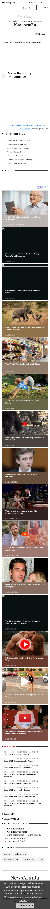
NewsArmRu (25, 24)
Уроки (7, 854)
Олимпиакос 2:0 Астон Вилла (18, 144)
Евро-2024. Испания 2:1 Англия (17, 754)
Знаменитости (11, 859)
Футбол (25, 16)
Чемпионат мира (15, 828)
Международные (34, 42)
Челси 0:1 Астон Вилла (16, 152)
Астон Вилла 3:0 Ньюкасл (17, 163)
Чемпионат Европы (17, 832)
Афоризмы (20, 854)
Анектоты (29, 859)
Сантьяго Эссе (28, 125)
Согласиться (25, 905)
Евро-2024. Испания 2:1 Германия (18, 783)
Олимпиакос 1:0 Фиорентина (18, 140)
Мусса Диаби (15, 125)
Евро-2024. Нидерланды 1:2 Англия (19, 761)
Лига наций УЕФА (16, 841)
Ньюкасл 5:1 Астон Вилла (17, 156)
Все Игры (9, 746)
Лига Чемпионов (15, 835)
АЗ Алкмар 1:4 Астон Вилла (18, 148)
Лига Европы (34, 835)
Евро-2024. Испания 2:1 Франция (18, 768)
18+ (41, 859)
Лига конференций (15, 838)
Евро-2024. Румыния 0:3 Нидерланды (20, 797)
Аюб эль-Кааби (41, 125)
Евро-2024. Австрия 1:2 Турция (17, 790)
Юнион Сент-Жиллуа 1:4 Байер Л (20, 160)
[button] (40, 34)
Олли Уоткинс (25, 129)
